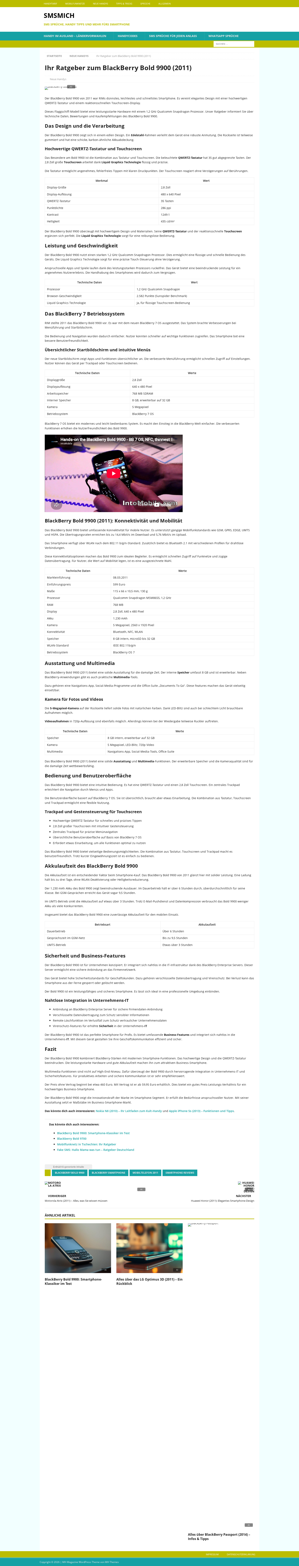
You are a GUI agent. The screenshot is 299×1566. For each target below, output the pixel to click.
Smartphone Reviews (180, 1172)
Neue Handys (100, 3)
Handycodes (127, 36)
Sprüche (145, 3)
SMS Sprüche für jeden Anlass (173, 36)
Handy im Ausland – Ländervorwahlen (75, 36)
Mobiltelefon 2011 (145, 1172)
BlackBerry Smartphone (108, 1172)
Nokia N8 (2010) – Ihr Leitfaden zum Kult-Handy (129, 1111)
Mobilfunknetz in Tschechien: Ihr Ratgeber (86, 1144)
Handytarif (50, 3)
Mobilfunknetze (75, 3)
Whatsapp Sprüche (223, 36)
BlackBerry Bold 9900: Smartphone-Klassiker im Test (93, 1133)
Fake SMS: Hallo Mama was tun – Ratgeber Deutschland (95, 1150)
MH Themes (112, 1562)
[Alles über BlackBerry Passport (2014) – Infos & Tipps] (221, 1376)
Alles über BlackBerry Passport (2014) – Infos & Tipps (219, 1536)
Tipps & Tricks (124, 3)
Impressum (212, 1554)
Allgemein (164, 3)
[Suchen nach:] (234, 44)
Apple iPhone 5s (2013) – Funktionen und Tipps (201, 1111)
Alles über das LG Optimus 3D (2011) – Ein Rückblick (149, 1281)
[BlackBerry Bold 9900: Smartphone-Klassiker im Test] (78, 1249)
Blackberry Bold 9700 (71, 1138)
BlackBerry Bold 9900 (69, 1172)
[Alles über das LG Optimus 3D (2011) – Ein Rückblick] (149, 1249)
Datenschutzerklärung (241, 1554)
